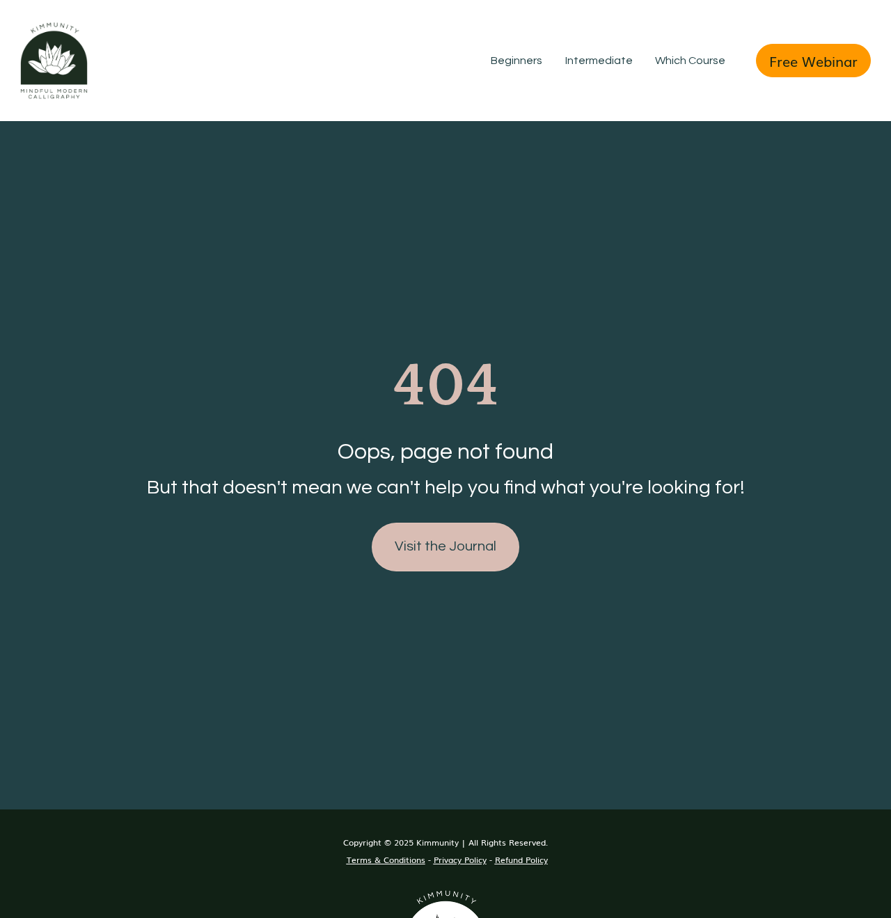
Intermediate (599, 60)
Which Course (690, 60)
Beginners (516, 60)
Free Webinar (813, 60)
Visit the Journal (445, 546)
